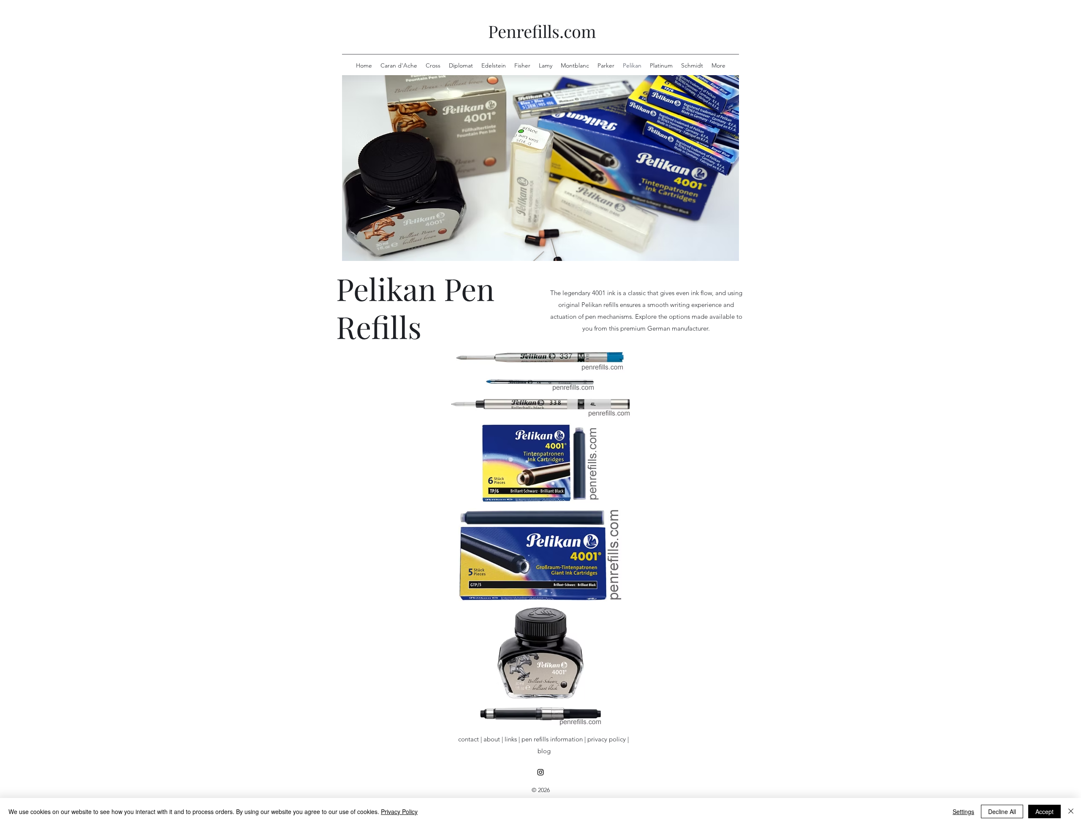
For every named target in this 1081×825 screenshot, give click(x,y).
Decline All (1002, 811)
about (491, 739)
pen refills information (552, 739)
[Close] (1071, 811)
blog (544, 751)
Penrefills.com (542, 31)
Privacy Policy (399, 811)
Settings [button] (963, 811)
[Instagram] (540, 772)
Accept (1044, 811)
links (511, 739)
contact (468, 739)
